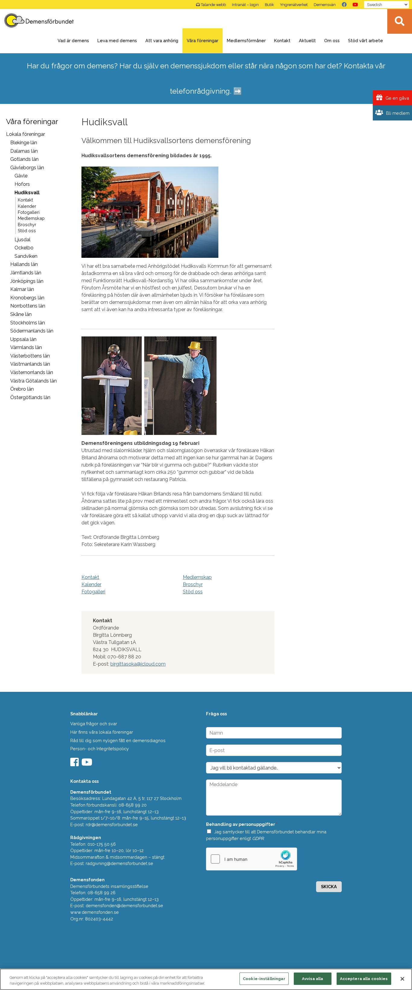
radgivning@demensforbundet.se (119, 863)
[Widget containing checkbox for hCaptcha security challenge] (251, 859)
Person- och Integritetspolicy (99, 748)
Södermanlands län (31, 331)
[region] (206, 979)
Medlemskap (31, 218)
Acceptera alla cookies (364, 978)
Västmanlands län (30, 364)
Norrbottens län (27, 306)
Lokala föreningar (25, 134)
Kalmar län (22, 289)
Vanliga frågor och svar (93, 723)
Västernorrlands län (31, 372)
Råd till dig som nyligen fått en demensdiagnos (118, 740)
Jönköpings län (26, 281)
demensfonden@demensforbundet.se (124, 905)
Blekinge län (23, 142)
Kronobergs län (27, 298)
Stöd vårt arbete (365, 40)
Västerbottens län (30, 356)
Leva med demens (117, 40)
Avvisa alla (312, 978)
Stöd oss (27, 231)
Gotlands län (24, 159)
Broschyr (27, 225)
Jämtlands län (25, 273)
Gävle (20, 176)
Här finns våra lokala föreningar (101, 732)
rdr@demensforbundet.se (112, 824)
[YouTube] (355, 4)
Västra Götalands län (33, 381)
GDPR (258, 838)
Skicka (329, 886)
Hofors (22, 184)
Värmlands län (26, 347)
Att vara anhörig (161, 40)
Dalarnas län (24, 151)
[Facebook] (344, 4)
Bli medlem (397, 113)
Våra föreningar (202, 40)
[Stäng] (402, 978)
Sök (399, 21)
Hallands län (24, 264)
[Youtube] (87, 764)
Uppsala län (23, 339)
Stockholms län (27, 323)
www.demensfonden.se (94, 912)
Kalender (27, 206)
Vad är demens (73, 40)
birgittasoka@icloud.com (138, 664)
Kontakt (282, 40)
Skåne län (21, 314)
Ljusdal (22, 239)
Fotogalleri (29, 212)
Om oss (332, 40)
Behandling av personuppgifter (241, 824)
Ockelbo (23, 248)
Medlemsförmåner (246, 40)
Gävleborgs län (27, 167)
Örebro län (22, 389)
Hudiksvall (27, 192)
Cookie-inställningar (264, 978)
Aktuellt (307, 40)
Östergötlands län (30, 397)
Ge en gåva (396, 98)
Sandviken (25, 256)
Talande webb (213, 4)
